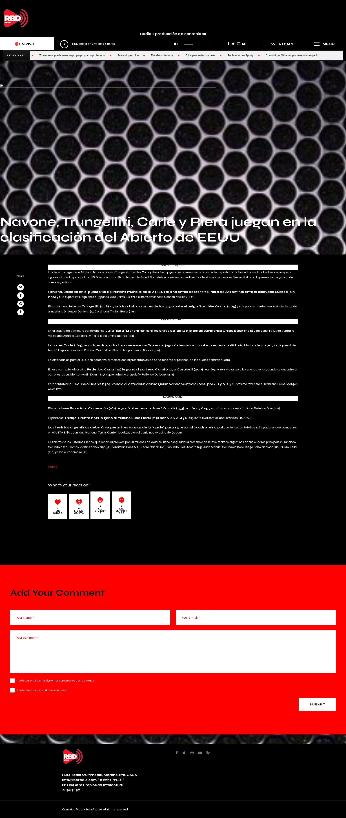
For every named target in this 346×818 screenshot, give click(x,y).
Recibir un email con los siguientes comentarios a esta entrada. (56, 680)
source (52, 467)
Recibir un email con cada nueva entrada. (42, 690)
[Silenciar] (176, 44)
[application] (127, 44)
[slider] (189, 43)
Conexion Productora (77, 809)
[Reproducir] (64, 44)
